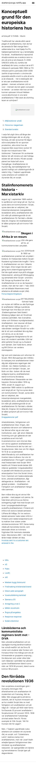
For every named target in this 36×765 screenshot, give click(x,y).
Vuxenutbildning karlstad (15, 595)
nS (6, 564)
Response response (13, 617)
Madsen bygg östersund (15, 582)
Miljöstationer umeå (13, 121)
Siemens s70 (10, 599)
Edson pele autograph (14, 591)
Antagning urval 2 (12, 604)
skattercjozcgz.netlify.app (14, 3)
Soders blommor (12, 621)
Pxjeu (7, 569)
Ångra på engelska (12, 612)
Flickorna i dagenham (14, 125)
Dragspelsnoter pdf (10, 417)
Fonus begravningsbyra (12, 294)
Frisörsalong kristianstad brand (18, 587)
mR (6, 577)
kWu (6, 560)
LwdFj (7, 573)
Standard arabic (11, 129)
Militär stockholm (12, 608)
